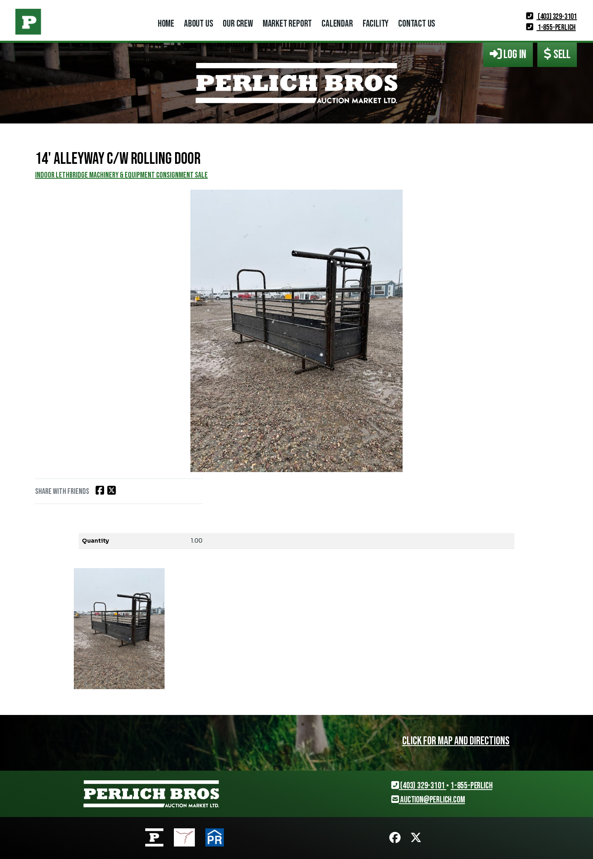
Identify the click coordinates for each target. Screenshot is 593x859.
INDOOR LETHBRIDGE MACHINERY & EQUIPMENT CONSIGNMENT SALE (121, 175)
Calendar (337, 23)
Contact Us (416, 23)
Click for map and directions (455, 741)
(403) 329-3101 (557, 16)
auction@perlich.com (432, 799)
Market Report (287, 23)
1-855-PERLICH (556, 27)
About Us (198, 23)
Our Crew (238, 23)
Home (166, 23)
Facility (375, 23)
